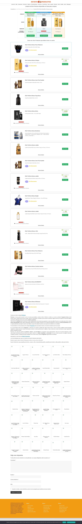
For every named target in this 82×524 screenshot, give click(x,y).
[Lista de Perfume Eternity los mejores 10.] (25, 445)
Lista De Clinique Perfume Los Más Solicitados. (46, 410)
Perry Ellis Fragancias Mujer (46, 355)
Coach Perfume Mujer (46, 368)
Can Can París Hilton (35, 354)
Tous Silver (36, 436)
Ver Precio (65, 48)
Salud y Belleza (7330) (62, 510)
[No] (80, 522)
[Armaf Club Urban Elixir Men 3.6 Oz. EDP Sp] (44, 22)
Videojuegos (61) (62, 511)
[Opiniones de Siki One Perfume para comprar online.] (56, 431)
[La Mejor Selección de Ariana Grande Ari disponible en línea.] (56, 363)
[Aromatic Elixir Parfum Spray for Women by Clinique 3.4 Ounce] (31, 22)
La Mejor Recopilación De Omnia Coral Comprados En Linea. (67, 451)
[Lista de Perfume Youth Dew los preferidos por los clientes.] (15, 418)
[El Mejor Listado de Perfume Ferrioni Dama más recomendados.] (25, 376)
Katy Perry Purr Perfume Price (67, 368)
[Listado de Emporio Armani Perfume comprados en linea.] (67, 376)
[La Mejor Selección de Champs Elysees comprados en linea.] (46, 445)
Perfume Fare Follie (36, 395)
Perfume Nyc (36, 423)
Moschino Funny (15, 409)
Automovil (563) (30, 505)
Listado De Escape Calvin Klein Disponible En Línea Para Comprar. (36, 451)
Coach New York (66, 436)
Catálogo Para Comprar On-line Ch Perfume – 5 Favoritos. (46, 382)
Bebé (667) (29, 507)
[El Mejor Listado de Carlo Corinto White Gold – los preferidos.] (15, 363)
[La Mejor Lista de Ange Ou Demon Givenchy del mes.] (36, 363)
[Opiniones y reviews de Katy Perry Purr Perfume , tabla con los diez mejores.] (67, 363)
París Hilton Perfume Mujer (46, 423)
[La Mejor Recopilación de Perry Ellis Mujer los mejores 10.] (46, 349)
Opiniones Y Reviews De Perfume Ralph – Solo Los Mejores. (15, 437)
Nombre (12, 474)
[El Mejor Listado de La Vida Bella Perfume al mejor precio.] (56, 376)
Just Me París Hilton (56, 354)
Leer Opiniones (30, 35)
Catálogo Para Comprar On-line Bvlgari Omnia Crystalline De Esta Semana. (15, 382)
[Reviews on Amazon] (44, 31)
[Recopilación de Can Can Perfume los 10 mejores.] (25, 418)
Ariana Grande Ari (56, 368)
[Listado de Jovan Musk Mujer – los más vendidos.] (15, 445)
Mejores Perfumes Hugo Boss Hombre (15, 396)
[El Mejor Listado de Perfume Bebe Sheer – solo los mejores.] (56, 445)
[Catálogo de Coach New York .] (67, 431)
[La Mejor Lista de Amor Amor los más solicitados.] (25, 363)
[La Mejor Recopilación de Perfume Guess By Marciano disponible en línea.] (46, 431)
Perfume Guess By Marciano (46, 437)
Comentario (13, 460)
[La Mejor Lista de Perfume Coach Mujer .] (25, 431)
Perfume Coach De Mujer (25, 436)
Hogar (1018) (45, 510)
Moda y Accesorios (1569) (63, 507)
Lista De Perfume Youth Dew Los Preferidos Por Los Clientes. (15, 424)
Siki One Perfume (56, 436)
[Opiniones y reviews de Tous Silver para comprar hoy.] (36, 431)
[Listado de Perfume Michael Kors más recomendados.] (56, 404)
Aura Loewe (67, 423)
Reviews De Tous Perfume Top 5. (56, 423)
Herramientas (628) (46, 508)
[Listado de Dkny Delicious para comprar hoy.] (67, 404)
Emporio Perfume (67, 381)
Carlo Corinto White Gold (15, 368)
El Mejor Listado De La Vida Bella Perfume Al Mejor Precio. (56, 382)
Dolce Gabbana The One (67, 354)
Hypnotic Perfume (25, 354)
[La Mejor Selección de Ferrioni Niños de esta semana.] (67, 390)
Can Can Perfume (25, 423)
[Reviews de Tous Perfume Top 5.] (56, 418)
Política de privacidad (71, 522)
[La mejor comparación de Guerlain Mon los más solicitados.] (46, 390)
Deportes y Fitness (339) (31, 511)
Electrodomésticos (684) (47, 505)
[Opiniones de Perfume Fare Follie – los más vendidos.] (36, 390)
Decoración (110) (30, 510)
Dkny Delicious (66, 409)
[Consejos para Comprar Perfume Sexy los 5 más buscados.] (15, 349)
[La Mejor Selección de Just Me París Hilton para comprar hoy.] (56, 349)
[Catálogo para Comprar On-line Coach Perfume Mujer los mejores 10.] (46, 363)
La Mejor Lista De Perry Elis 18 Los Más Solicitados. (36, 382)
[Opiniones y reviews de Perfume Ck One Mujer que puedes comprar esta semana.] (25, 404)
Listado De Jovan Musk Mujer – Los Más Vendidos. (15, 451)
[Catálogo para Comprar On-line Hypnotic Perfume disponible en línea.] (25, 349)
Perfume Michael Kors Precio (56, 409)
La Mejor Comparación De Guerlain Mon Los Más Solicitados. (46, 396)
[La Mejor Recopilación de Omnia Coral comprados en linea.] (67, 445)
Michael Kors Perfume (56, 395)
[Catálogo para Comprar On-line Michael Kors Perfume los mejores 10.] (56, 390)
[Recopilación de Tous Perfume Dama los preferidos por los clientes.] (36, 404)
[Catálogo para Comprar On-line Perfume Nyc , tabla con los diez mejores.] (36, 418)
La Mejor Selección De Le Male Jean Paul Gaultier (25, 396)
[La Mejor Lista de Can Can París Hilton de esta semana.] (36, 349)
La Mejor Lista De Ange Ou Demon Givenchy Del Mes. (36, 369)
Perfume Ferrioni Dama (25, 381)
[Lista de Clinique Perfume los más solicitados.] (46, 404)
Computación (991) (31, 508)
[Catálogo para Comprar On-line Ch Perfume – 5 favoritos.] (46, 376)
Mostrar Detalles (41, 54)
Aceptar (64, 522)
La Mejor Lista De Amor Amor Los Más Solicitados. (25, 369)
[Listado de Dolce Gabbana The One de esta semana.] (67, 349)
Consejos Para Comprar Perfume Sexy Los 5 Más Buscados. (15, 355)
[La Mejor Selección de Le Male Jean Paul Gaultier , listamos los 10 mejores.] (25, 390)
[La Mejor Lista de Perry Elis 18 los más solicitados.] (36, 376)
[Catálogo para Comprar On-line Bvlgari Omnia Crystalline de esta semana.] (15, 376)
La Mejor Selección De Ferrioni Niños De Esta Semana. (66, 396)
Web (11, 484)
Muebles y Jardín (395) (63, 508)
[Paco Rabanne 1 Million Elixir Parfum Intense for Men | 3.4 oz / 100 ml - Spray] (58, 22)
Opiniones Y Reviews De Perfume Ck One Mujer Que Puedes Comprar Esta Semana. (26, 410)
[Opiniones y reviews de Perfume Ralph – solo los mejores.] (15, 431)
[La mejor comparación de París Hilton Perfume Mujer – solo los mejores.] (46, 418)
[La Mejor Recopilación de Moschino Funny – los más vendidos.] (15, 404)
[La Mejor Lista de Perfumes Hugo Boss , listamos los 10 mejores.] (15, 390)
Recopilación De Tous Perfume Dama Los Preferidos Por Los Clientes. (35, 410)
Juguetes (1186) (46, 511)
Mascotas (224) (61, 505)
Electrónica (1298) (46, 507)
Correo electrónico (14, 479)
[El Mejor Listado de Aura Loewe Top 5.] (67, 418)
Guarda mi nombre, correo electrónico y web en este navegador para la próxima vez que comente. (31, 489)
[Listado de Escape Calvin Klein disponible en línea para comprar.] (36, 445)
